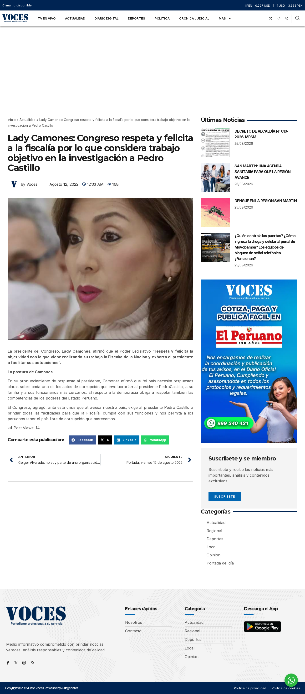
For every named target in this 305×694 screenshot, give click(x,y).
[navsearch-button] (297, 19)
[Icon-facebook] (8, 662)
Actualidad (75, 18)
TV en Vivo (47, 18)
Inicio (12, 120)
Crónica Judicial (194, 18)
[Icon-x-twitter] (16, 662)
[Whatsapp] (32, 662)
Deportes (136, 18)
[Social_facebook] (262, 18)
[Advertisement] (152, 62)
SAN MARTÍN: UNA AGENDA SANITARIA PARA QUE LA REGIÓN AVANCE (262, 172)
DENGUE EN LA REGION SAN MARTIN (265, 200)
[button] (82, 439)
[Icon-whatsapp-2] (286, 18)
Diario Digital (106, 18)
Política (162, 18)
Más (222, 18)
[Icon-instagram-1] (278, 18)
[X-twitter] (270, 18)
